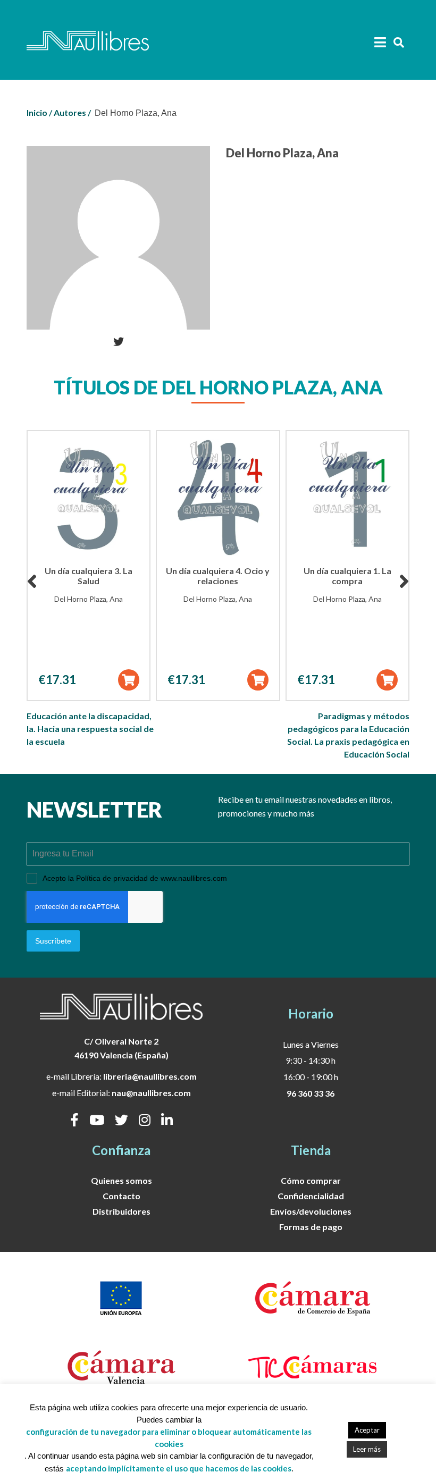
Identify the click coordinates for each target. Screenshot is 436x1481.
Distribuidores (121, 1211)
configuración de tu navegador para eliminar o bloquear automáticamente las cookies (169, 1438)
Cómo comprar (311, 1180)
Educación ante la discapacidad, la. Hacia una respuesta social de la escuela (90, 728)
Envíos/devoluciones (310, 1211)
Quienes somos (121, 1180)
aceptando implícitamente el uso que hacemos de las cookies (178, 1468)
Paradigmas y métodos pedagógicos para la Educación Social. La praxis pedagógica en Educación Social (348, 735)
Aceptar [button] (367, 1430)
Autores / (72, 112)
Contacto (121, 1196)
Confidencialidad (311, 1196)
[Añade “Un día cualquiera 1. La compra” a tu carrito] (387, 679)
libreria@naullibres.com (150, 1076)
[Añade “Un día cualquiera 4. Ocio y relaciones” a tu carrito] (258, 679)
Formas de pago (310, 1227)
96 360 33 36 (310, 1093)
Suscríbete (53, 941)
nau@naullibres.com (151, 1093)
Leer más (367, 1449)
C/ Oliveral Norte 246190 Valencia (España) (121, 1048)
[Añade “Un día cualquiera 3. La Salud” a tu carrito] (128, 679)
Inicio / (39, 112)
